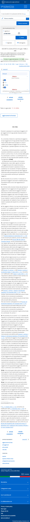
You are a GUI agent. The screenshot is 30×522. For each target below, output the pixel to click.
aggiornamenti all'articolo (9, 115)
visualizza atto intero (24, 66)
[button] (19, 33)
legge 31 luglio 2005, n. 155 (20, 274)
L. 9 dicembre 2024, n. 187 (17, 409)
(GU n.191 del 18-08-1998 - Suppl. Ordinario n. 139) (13, 64)
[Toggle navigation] (25, 7)
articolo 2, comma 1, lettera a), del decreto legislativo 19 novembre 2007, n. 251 (13, 291)
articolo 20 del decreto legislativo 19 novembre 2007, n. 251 (14, 302)
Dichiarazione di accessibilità (8, 515)
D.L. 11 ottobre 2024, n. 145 (9, 407)
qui (25, 14)
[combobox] (15, 18)
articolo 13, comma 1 (8, 270)
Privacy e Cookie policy (6, 506)
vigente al (7, 31)
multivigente (22, 43)
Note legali (3, 509)
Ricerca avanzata (22, 23)
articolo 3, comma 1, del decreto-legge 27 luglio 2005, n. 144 (14, 271)
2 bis (7, 85)
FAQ (2, 513)
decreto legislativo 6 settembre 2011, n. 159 (15, 236)
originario (9, 43)
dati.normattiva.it (5, 518)
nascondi (5, 69)
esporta (4, 456)
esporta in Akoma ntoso (7, 458)
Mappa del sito (4, 511)
